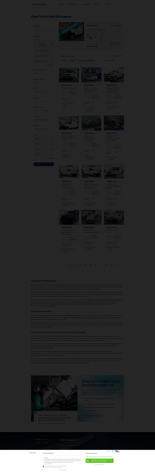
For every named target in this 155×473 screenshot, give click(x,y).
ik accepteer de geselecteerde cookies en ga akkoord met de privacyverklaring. (99, 460)
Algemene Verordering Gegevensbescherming (53, 467)
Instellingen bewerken (99, 464)
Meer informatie (62, 469)
